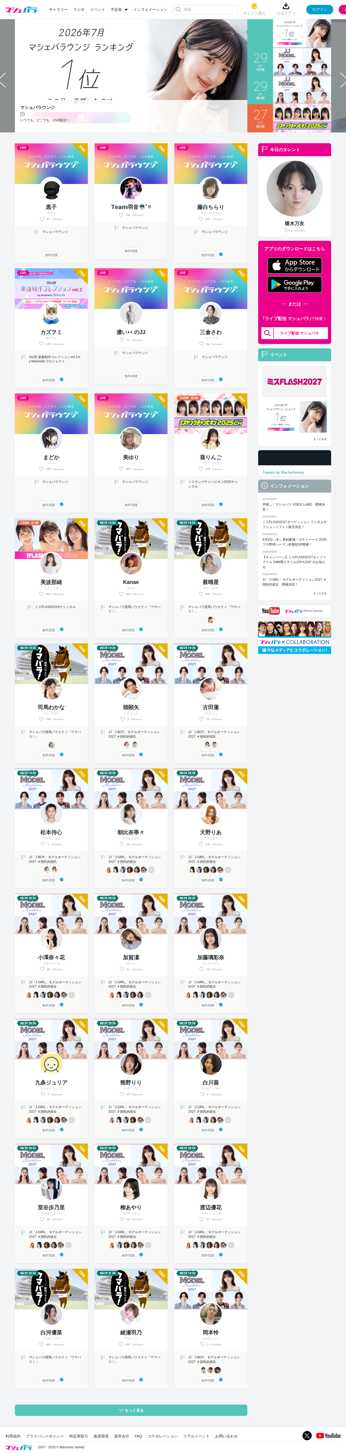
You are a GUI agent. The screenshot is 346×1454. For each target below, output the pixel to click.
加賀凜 (131, 957)
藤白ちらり (210, 207)
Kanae (131, 582)
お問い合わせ (226, 1436)
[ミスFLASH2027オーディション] (294, 381)
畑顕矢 (131, 707)
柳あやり (131, 1207)
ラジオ (79, 9)
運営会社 (121, 1436)
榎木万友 (294, 223)
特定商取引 (78, 1436)
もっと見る (134, 1410)
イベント (97, 9)
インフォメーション (150, 9)
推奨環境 (101, 1436)
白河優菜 (51, 1332)
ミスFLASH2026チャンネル (55, 607)
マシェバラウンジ (55, 232)
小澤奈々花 (51, 957)
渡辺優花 (211, 1207)
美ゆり (131, 457)
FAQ (138, 1436)
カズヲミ (51, 332)
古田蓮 (211, 707)
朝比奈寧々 (131, 832)
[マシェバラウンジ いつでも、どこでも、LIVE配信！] (294, 417)
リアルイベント (196, 1436)
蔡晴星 (211, 582)
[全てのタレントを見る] (151, 870)
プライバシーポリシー (45, 1436)
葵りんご (211, 457)
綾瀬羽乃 (131, 1332)
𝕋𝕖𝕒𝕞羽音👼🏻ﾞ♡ (131, 207)
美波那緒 (51, 582)
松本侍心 (51, 832)
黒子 (51, 207)
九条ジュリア (51, 1082)
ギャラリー (58, 9)
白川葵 (211, 1082)
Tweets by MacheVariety (283, 472)
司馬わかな (51, 707)
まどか (51, 457)
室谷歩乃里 (51, 1207)
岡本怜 (211, 1332)
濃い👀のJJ (131, 332)
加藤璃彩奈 (210, 957)
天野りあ (211, 832)
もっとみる (320, 438)
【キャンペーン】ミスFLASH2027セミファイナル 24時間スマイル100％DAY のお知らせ (294, 562)
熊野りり (131, 1082)
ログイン (319, 9)
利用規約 (13, 1436)
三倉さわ (211, 332)
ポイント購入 (254, 13)
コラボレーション (163, 1436)
